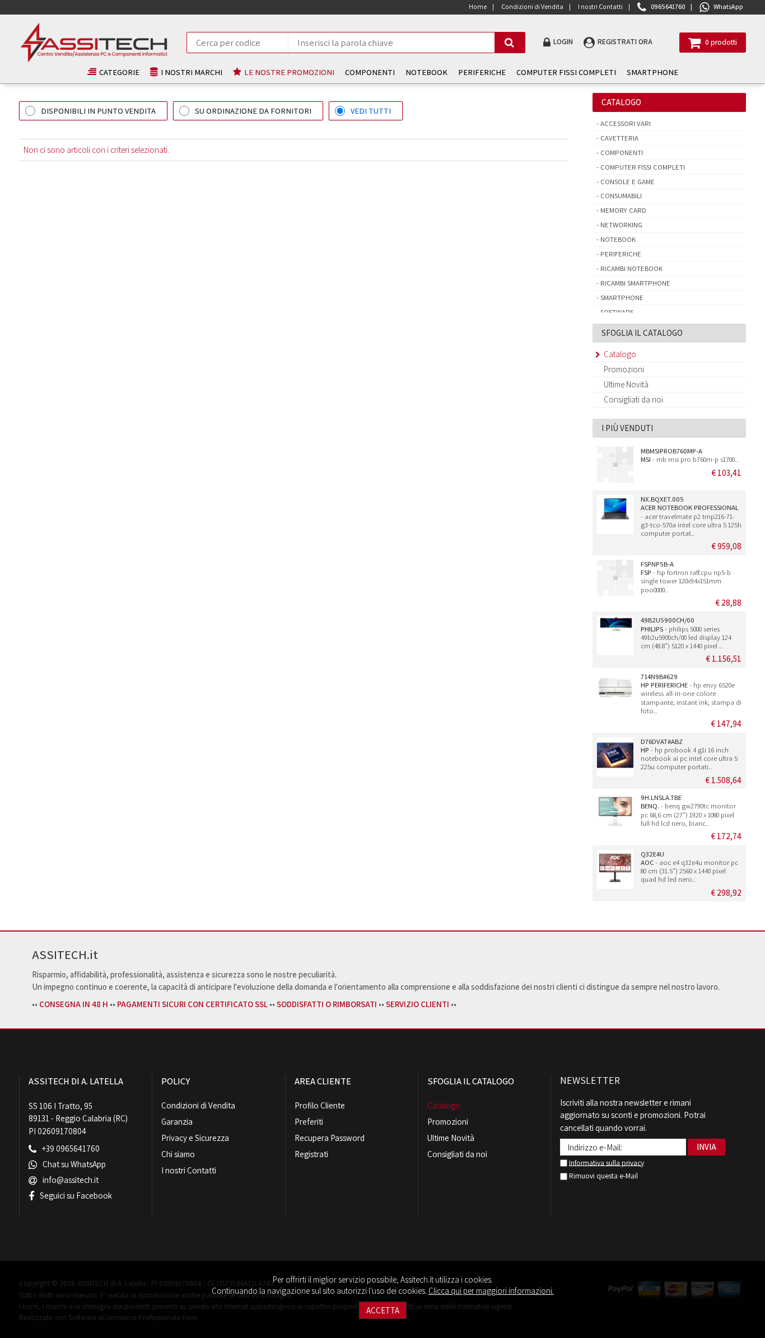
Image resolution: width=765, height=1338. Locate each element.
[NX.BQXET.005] (615, 514)
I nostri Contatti (188, 1170)
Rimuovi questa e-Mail (602, 1176)
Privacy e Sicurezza (195, 1138)
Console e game (627, 181)
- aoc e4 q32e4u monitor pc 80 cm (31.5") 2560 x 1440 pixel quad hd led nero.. (689, 867)
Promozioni (624, 369)
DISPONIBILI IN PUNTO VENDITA (98, 110)
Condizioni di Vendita (198, 1105)
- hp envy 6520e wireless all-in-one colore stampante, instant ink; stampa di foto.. (691, 693)
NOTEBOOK (426, 72)
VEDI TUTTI (371, 110)
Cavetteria (618, 138)
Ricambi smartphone (634, 283)
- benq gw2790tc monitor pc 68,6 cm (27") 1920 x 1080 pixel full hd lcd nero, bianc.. (688, 810)
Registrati (311, 1154)
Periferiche (620, 254)
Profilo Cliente (320, 1105)
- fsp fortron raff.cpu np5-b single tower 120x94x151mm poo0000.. (686, 577)
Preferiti (309, 1121)
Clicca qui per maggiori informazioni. (491, 1290)
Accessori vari (625, 123)
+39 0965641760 (71, 1148)
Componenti (621, 152)
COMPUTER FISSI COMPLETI (566, 72)
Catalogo (620, 354)
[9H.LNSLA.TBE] (615, 812)
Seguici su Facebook (76, 1196)
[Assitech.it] (94, 43)
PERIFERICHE (482, 72)
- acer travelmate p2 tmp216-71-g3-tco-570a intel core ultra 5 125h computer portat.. (691, 516)
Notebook (617, 239)
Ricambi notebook (631, 268)
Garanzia (177, 1121)
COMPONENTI (370, 72)
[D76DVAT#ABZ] (615, 756)
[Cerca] (510, 42)
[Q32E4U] (615, 869)
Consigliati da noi (633, 399)
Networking (620, 225)
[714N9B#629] (615, 692)
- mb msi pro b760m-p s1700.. (689, 455)
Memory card (622, 210)
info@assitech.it (71, 1180)
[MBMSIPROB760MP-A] (615, 466)
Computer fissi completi (642, 167)
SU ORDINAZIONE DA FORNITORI (253, 110)
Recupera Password (330, 1138)
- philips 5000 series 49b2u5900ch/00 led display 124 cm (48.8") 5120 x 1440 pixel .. (686, 633)
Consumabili (620, 195)
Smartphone (621, 297)
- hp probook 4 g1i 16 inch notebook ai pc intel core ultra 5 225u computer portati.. (689, 754)
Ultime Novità (626, 384)
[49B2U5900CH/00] (615, 635)
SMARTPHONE (652, 72)
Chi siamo (178, 1154)
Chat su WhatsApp (74, 1164)
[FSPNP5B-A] (615, 579)
